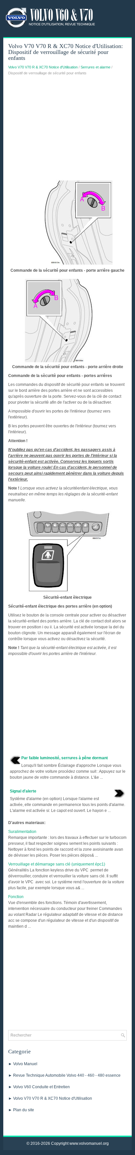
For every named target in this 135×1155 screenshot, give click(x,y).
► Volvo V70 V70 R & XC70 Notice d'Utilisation (50, 1098)
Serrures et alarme (95, 67)
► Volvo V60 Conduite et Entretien (39, 1087)
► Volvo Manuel (22, 1064)
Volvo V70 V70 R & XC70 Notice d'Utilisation (43, 67)
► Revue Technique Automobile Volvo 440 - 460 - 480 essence (64, 1075)
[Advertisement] (67, 128)
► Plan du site (21, 1110)
